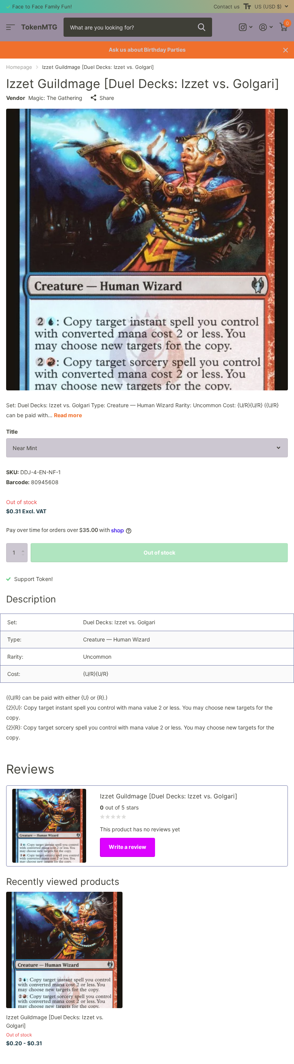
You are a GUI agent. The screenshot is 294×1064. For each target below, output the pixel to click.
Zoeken (201, 27)
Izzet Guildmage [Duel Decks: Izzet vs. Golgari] (54, 1021)
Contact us (227, 6)
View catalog (10, 27)
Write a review (127, 847)
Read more (68, 415)
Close (285, 50)
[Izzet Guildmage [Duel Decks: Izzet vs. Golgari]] (64, 950)
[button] (24, 546)
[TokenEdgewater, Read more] (245, 27)
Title (12, 431)
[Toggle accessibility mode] (247, 6)
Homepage (19, 67)
